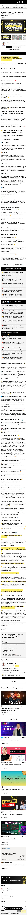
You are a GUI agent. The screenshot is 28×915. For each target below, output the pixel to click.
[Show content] (25, 901)
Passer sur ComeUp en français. (12, 908)
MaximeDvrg (13, 42)
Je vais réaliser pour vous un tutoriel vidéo (12, 814)
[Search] (17, 2)
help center (10, 881)
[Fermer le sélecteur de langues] (21, 908)
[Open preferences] (19, 2)
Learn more (13, 681)
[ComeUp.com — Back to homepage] (2, 2)
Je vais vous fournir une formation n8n (11, 764)
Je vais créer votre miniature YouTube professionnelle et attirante (11, 709)
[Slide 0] (6, 37)
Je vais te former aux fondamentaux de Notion (13, 865)
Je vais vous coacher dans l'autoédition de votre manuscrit (12, 790)
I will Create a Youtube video (8, 839)
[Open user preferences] (25, 2)
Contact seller (13, 53)
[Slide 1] (17, 37)
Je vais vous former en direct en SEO (10, 740)
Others (3, 9)
